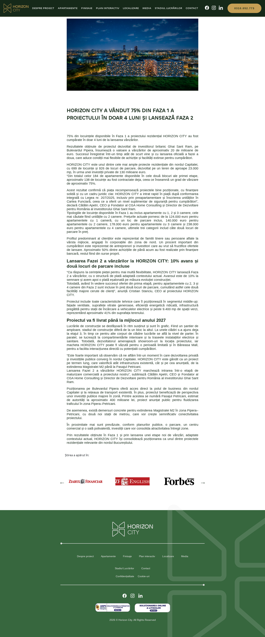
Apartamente (68, 8)
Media (146, 8)
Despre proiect (43, 8)
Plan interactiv (107, 8)
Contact (192, 8)
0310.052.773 (244, 8)
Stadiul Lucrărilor (168, 8)
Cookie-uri (143, 576)
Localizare (131, 8)
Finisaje (86, 8)
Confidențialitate (125, 576)
